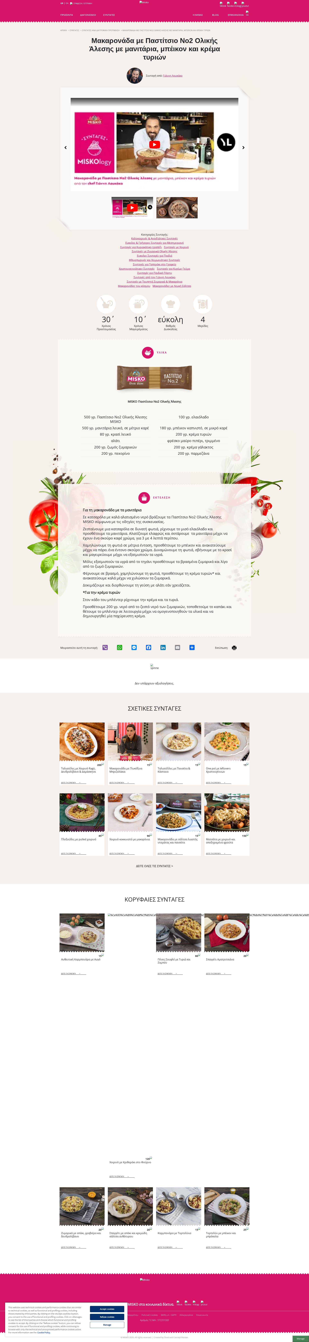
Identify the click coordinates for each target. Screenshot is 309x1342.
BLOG (215, 14)
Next (243, 147)
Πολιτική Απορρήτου (128, 1315)
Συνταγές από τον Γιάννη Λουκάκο (154, 277)
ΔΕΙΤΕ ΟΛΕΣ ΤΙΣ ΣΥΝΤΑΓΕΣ (154, 866)
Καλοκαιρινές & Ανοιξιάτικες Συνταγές (154, 238)
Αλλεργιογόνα (186, 1315)
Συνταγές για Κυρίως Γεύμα (173, 269)
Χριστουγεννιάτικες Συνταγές (137, 269)
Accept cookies (107, 1309)
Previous (65, 147)
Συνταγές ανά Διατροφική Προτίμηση (101, 30)
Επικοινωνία (202, 1315)
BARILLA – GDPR (168, 1315)
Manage (300, 1338)
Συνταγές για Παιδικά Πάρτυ (154, 273)
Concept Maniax (180, 1337)
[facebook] (230, 5)
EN (67, 3)
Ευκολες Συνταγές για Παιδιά (154, 255)
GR (62, 3)
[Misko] (154, 10)
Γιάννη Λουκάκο (173, 75)
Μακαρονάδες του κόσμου (134, 286)
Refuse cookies (107, 1316)
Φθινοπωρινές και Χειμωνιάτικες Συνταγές (154, 260)
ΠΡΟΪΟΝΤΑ (66, 14)
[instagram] (237, 5)
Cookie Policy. (44, 1332)
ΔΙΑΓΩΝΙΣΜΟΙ (88, 14)
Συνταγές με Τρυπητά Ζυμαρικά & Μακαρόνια (154, 281)
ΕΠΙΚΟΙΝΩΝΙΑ (236, 14)
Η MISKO (198, 14)
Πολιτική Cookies (149, 1315)
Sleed (166, 1337)
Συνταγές (74, 30)
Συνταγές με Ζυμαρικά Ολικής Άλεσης (154, 251)
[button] (247, 14)
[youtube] (245, 5)
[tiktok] (223, 5)
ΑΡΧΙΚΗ (63, 30)
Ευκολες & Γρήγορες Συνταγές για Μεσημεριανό (154, 243)
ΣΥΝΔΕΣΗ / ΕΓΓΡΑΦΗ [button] (83, 3)
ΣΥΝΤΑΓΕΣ (109, 14)
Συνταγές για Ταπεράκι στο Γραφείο (154, 264)
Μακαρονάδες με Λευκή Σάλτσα (172, 286)
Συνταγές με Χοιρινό (176, 247)
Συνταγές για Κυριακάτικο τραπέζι (141, 247)
